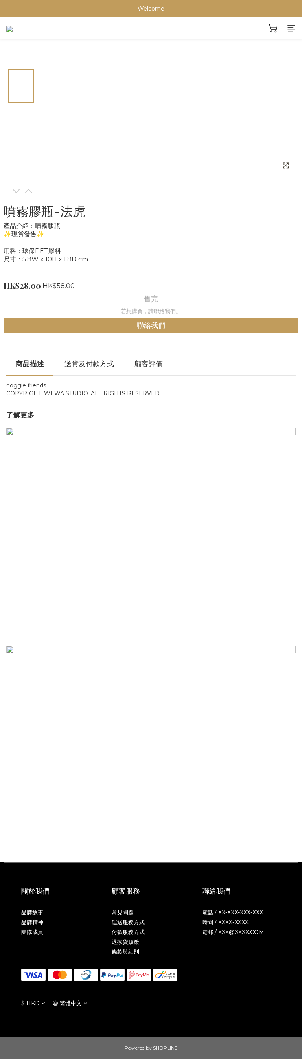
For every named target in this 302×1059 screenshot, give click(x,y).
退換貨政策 (125, 941)
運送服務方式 (128, 922)
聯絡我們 (151, 325)
